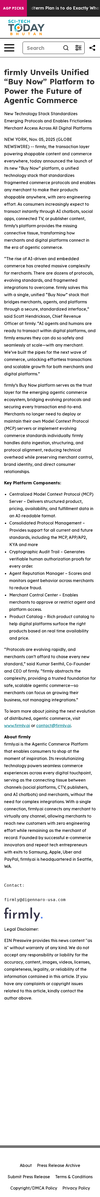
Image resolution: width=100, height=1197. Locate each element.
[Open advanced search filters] (78, 48)
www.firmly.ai (17, 725)
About (26, 1165)
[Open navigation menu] (9, 48)
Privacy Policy (76, 1188)
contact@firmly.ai (53, 725)
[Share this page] (92, 48)
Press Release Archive (58, 1165)
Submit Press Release (29, 1176)
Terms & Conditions (74, 1176)
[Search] (66, 48)
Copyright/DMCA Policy (33, 1188)
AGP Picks (13, 8)
